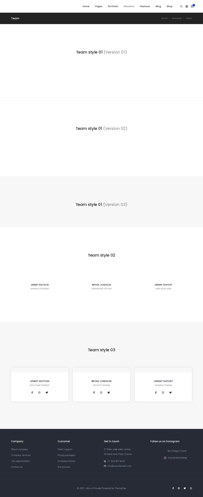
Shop (170, 6)
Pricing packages (66, 455)
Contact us (17, 466)
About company (19, 449)
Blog (158, 6)
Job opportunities (20, 461)
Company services (20, 455)
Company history (66, 461)
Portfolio (113, 6)
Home (86, 6)
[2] (192, 6)
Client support (65, 449)
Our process (64, 466)
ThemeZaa (120, 488)
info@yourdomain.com (119, 466)
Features (145, 6)
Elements (129, 6)
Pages (98, 6)
